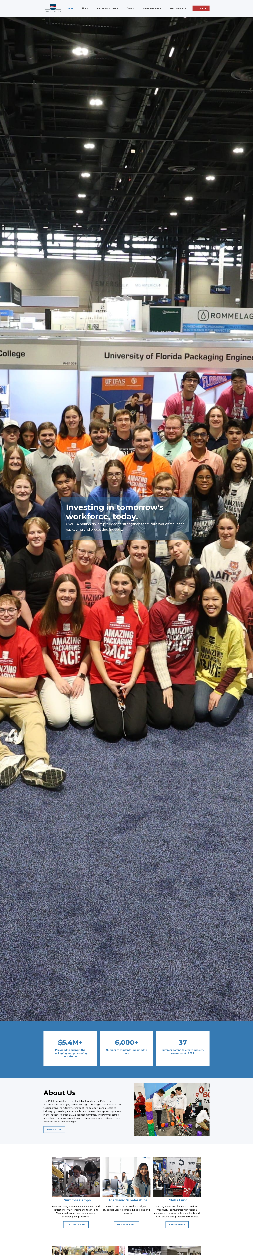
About (85, 8)
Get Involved (177, 8)
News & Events (151, 8)
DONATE (201, 8)
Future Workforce (106, 8)
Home (70, 8)
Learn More (177, 1224)
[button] (107, 8)
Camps (130, 8)
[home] (52, 8)
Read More (54, 1129)
